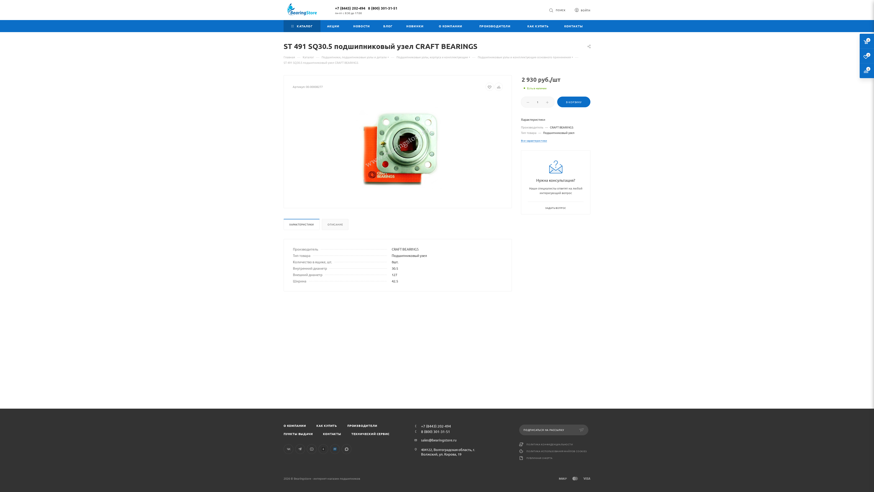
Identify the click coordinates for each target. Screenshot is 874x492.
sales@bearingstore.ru (439, 440)
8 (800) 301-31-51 (382, 8)
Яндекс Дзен (323, 449)
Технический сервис (370, 434)
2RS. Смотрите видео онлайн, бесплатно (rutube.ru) (335, 449)
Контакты (332, 434)
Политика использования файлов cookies (556, 451)
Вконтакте (288, 449)
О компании (295, 426)
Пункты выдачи (298, 434)
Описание (335, 224)
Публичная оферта (539, 458)
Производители (362, 426)
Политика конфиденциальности (549, 444)
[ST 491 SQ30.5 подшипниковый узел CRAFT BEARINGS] (398, 148)
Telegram (300, 449)
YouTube (312, 449)
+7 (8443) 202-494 (350, 8)
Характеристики (301, 224)
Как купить (326, 426)
